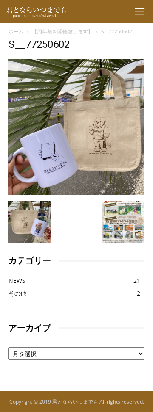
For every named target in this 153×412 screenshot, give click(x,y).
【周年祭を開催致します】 (62, 31)
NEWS (17, 281)
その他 (17, 293)
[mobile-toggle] (139, 11)
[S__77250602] (76, 192)
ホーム (16, 31)
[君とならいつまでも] (31, 17)
